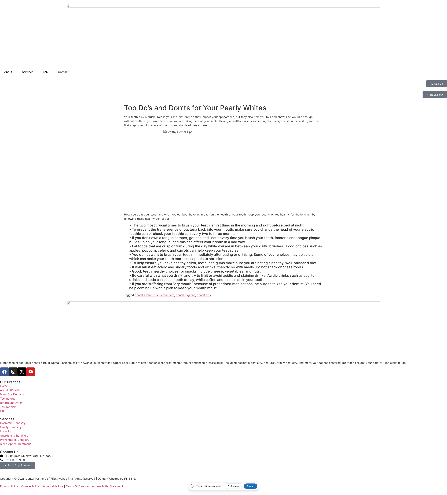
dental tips (204, 295)
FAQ (45, 72)
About (8, 72)
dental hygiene (185, 295)
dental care (166, 295)
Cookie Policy (30, 486)
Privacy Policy (9, 486)
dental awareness (146, 295)
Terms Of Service (77, 486)
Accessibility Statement (107, 486)
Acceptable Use (52, 486)
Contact (63, 72)
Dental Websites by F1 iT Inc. (117, 478)
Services (27, 72)
